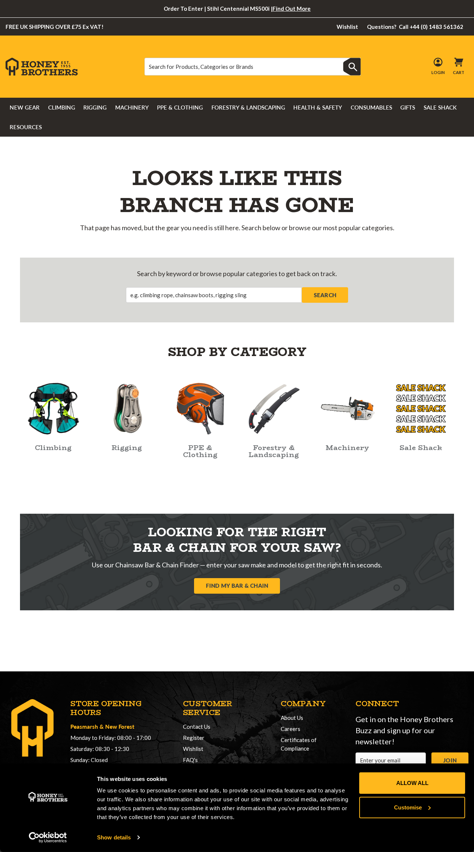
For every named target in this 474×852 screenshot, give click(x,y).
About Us (292, 717)
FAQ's (190, 760)
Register (193, 737)
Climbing (61, 107)
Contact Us (196, 726)
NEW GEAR (25, 107)
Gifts (407, 107)
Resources (26, 127)
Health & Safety (317, 107)
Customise (408, 807)
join (450, 760)
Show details (114, 837)
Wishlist (347, 26)
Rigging (95, 107)
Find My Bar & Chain (237, 585)
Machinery (132, 107)
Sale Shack (440, 107)
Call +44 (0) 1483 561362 (415, 26)
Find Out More (292, 8)
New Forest (119, 726)
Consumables (371, 107)
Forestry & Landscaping (248, 107)
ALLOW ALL (412, 783)
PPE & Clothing (180, 107)
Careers (290, 728)
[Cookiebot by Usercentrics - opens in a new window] (48, 837)
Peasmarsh (84, 726)
